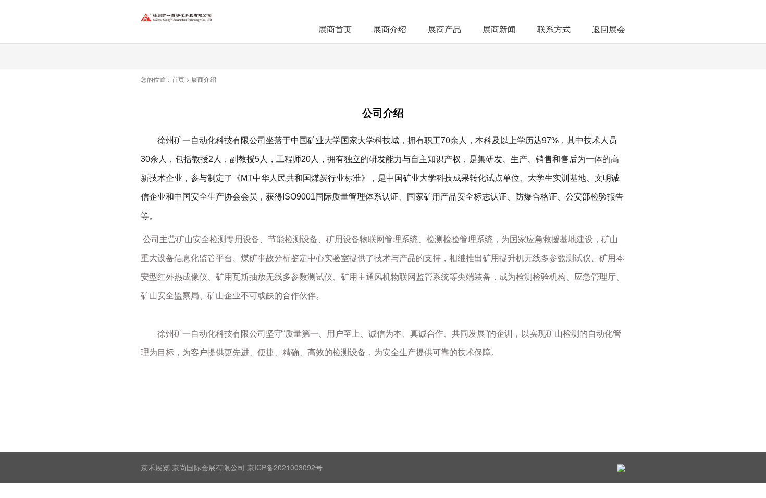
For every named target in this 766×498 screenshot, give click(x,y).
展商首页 (335, 29)
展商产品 (444, 29)
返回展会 (608, 29)
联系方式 (554, 29)
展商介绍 (389, 29)
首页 (178, 78)
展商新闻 (499, 29)
